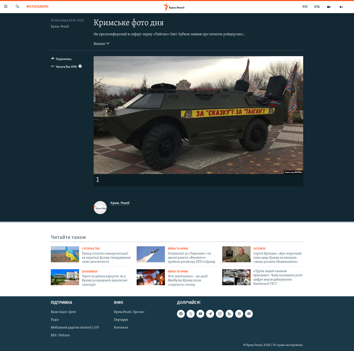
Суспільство (91, 248)
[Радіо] (341, 7)
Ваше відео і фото (63, 312)
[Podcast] (239, 314)
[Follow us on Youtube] (200, 314)
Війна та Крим (178, 248)
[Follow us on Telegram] (210, 314)
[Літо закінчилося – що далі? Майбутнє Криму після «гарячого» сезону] (151, 277)
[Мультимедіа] (329, 7)
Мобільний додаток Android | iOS (75, 327)
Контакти (121, 327)
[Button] (61, 60)
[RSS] (229, 314)
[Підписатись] (249, 314)
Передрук (121, 320)
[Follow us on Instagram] (220, 314)
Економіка (90, 271)
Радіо (55, 320)
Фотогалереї (37, 7)
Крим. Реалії (60, 26)
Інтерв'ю (259, 248)
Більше (100, 44)
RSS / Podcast (60, 335)
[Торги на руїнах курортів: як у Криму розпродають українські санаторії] (65, 277)
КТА (317, 7)
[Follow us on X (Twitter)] (190, 314)
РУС (305, 7)
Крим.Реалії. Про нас (129, 312)
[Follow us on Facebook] (181, 314)
